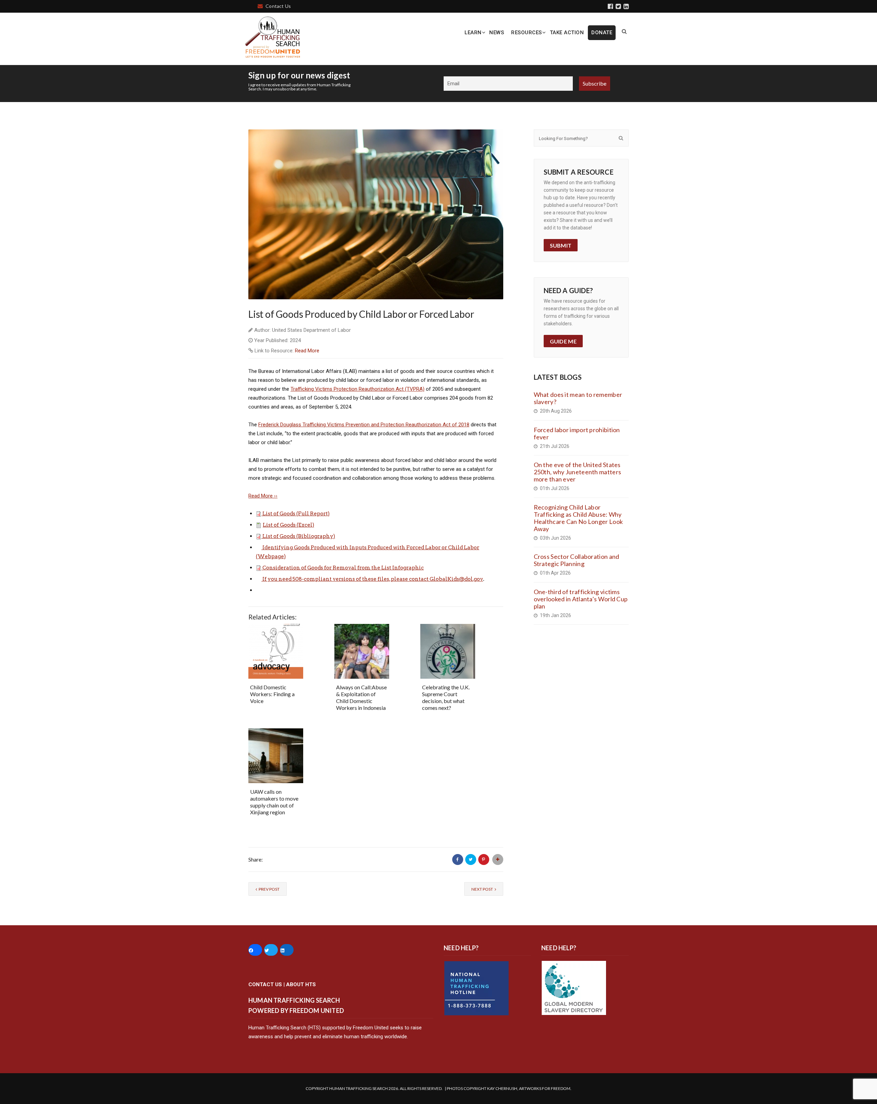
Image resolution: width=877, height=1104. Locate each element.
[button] (259, 514)
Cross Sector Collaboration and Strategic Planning (576, 560)
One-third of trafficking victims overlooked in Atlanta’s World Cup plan (581, 599)
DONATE (601, 32)
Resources (526, 32)
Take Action (567, 32)
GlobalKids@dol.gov (456, 579)
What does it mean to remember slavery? (578, 398)
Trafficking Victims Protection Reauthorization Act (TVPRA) (357, 389)
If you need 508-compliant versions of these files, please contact (346, 579)
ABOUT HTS (301, 984)
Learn (473, 32)
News (496, 32)
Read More (307, 351)
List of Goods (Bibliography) (298, 536)
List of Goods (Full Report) (296, 514)
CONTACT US (265, 984)
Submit (561, 245)
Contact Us (278, 6)
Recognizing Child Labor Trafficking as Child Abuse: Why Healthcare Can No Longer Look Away (578, 517)
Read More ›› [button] (262, 496)
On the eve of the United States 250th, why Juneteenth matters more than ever (577, 472)
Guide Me (563, 341)
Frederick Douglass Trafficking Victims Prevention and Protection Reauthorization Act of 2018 (363, 425)
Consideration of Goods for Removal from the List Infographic (343, 568)
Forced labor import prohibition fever (577, 433)
